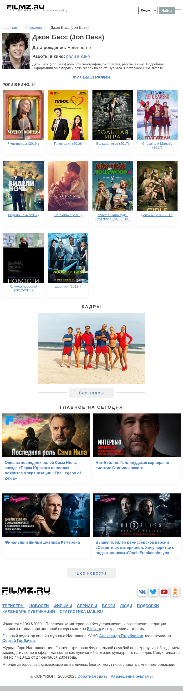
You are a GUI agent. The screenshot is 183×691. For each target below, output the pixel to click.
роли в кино (78, 56)
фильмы (63, 606)
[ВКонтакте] (142, 591)
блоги (108, 606)
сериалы (87, 606)
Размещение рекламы (132, 676)
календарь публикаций (28, 612)
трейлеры (13, 606)
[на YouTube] (164, 591)
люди (126, 606)
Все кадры (91, 393)
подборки (148, 606)
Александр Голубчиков (121, 636)
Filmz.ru (94, 629)
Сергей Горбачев (18, 641)
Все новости (92, 573)
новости (39, 606)
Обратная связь (92, 676)
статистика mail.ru (81, 612)
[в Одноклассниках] (175, 591)
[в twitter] (153, 591)
